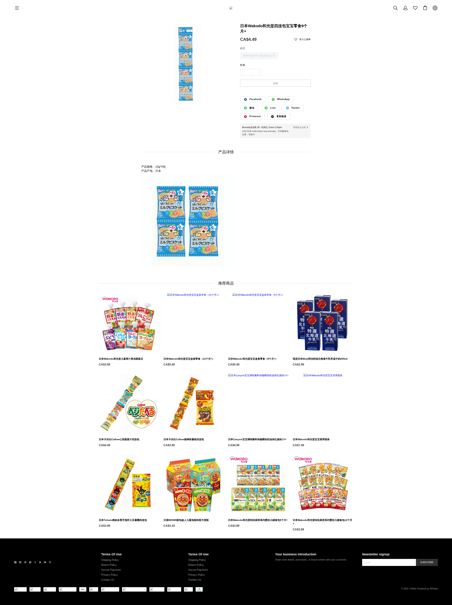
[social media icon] (15, 563)
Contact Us (107, 579)
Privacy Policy (109, 574)
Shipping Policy (110, 559)
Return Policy (109, 564)
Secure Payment (111, 569)
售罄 (275, 83)
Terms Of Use (111, 554)
